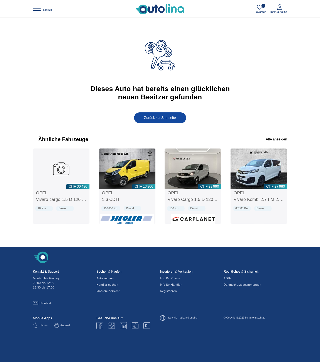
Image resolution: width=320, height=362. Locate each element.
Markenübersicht (108, 291)
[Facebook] (99, 325)
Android (65, 325)
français (172, 317)
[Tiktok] (135, 325)
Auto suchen (105, 278)
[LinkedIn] (123, 325)
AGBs (227, 278)
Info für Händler (171, 284)
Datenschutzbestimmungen (242, 284)
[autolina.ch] (160, 9)
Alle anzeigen (276, 139)
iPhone (43, 325)
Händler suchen (107, 284)
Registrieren (168, 291)
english (194, 317)
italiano (183, 317)
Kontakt (45, 303)
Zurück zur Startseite (160, 118)
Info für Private (170, 278)
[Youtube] (111, 325)
